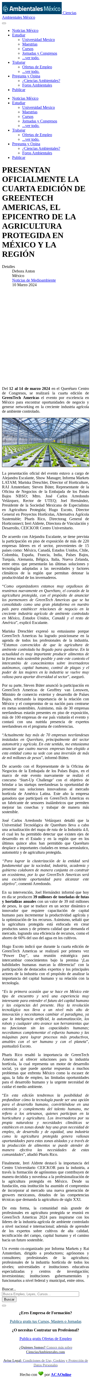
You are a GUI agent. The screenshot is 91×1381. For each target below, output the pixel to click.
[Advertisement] (45, 336)
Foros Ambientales (37, 85)
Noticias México (25, 30)
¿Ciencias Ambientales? (41, 80)
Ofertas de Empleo (37, 67)
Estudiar (18, 35)
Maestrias (29, 44)
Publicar (18, 90)
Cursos (27, 49)
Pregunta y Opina (26, 76)
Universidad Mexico (38, 39)
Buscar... (9, 1289)
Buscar (9, 1299)
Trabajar (18, 62)
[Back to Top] (4, 1305)
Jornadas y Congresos (39, 53)
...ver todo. (30, 58)
